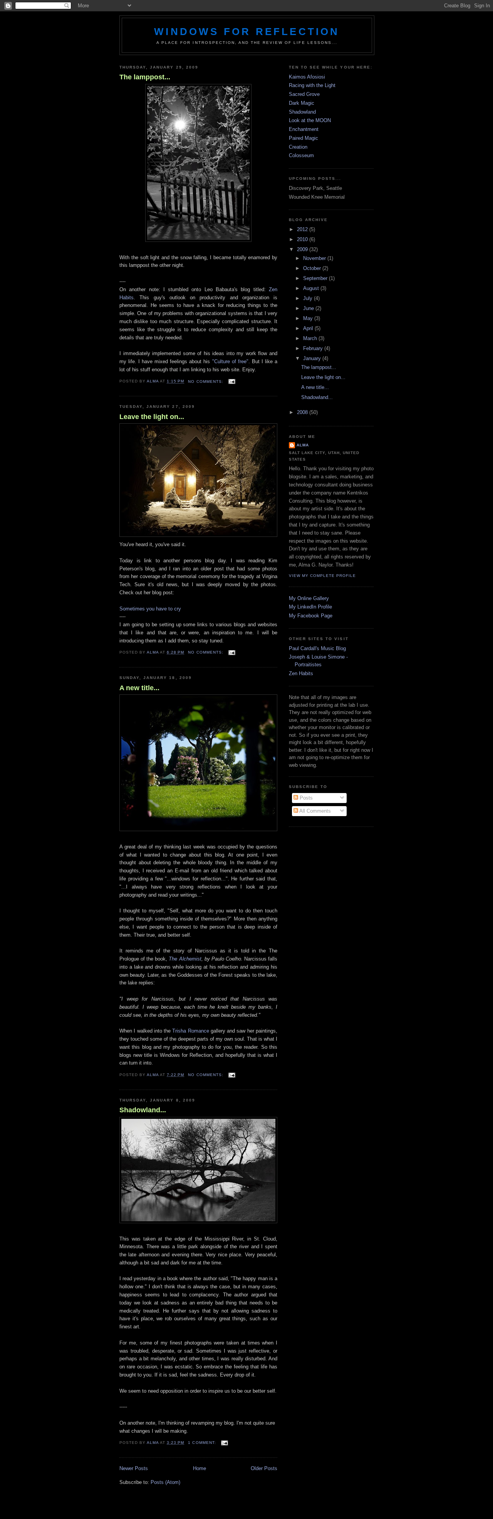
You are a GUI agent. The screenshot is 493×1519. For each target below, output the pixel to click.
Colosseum (301, 155)
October (312, 268)
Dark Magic (301, 103)
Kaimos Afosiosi (307, 77)
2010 (303, 239)
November (315, 258)
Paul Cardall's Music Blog (317, 648)
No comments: (206, 381)
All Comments (314, 811)
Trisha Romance (190, 1031)
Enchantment (304, 129)
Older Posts (264, 1468)
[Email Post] (231, 381)
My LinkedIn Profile (310, 607)
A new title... (139, 688)
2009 (303, 249)
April (309, 328)
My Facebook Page (310, 616)
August (311, 288)
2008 (303, 412)
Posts (305, 798)
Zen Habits (301, 673)
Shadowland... (142, 1110)
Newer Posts (133, 1468)
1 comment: (202, 1442)
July (308, 298)
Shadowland (302, 112)
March (311, 338)
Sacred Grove (304, 94)
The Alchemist (185, 959)
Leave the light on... (151, 417)
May (308, 318)
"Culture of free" (230, 361)
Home (199, 1468)
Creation (298, 147)
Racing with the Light (312, 85)
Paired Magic (303, 138)
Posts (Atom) (165, 1482)
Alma (303, 445)
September (316, 278)
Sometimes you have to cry (150, 609)
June (309, 308)
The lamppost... (144, 77)
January (312, 358)
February (313, 348)
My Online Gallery (309, 598)
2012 (303, 229)
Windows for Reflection (246, 31)
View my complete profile (322, 575)
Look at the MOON (310, 120)
